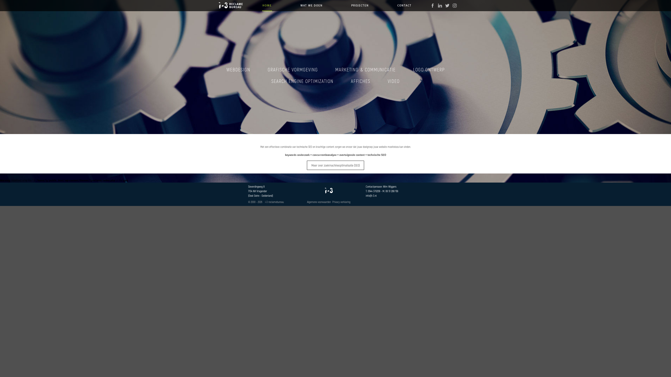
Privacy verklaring (341, 202)
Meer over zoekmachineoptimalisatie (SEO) (335, 165)
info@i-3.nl (371, 195)
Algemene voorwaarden (319, 202)
